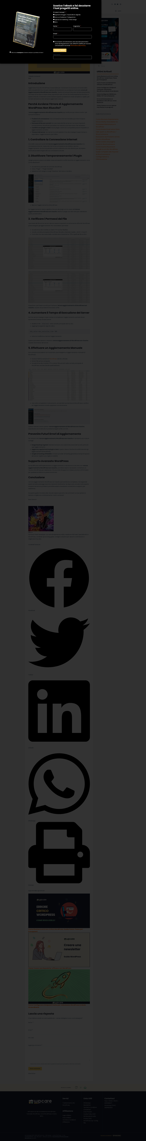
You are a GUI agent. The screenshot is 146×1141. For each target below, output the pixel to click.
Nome (55, 26)
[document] (73, 570)
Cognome (76, 26)
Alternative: (56, 55)
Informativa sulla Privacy (78, 45)
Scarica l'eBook (60, 50)
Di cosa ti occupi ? (59, 12)
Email (55, 33)
